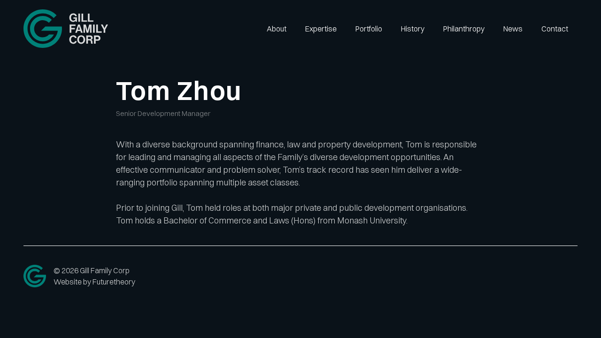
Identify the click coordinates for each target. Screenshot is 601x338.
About (276, 28)
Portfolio (368, 28)
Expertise (321, 28)
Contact (554, 28)
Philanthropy (464, 28)
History (412, 28)
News (513, 28)
